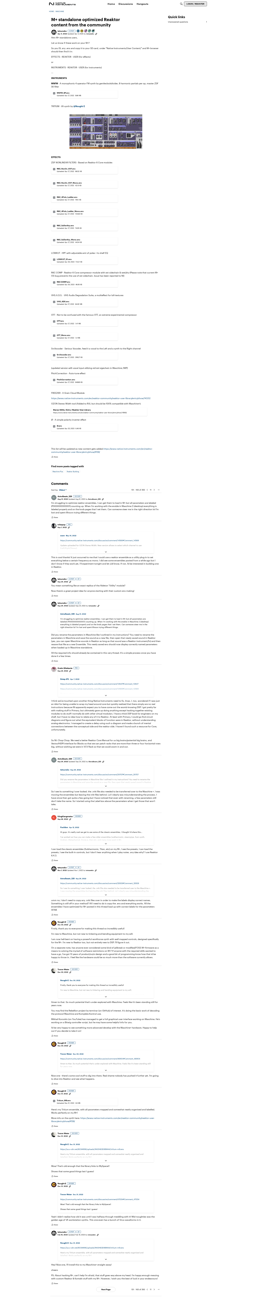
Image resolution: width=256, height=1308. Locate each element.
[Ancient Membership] (85, 31)
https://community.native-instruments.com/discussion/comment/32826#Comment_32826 (99, 883)
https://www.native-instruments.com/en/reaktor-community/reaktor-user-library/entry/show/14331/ (101, 398)
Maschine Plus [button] (58, 471)
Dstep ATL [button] (64, 679)
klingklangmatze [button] (65, 816)
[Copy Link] (96, 34)
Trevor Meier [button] (63, 969)
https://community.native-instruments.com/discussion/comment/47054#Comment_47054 (99, 1199)
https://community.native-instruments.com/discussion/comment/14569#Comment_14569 (99, 540)
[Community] (62, 3)
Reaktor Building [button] (73, 471)
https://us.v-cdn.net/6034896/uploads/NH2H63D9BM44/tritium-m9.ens (92, 1149)
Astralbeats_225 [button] (65, 496)
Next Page (106, 1289)
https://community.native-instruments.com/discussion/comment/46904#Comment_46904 (100, 1059)
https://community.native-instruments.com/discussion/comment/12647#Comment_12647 (99, 684)
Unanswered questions (187, 22)
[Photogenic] (78, 31)
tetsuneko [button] (62, 31)
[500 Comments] (93, 31)
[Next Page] (154, 490)
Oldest (62, 490)
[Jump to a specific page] (158, 490)
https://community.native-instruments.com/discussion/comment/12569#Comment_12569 (99, 689)
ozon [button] (62, 535)
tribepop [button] (61, 524)
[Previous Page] (147, 490)
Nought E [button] (62, 922)
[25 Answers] (89, 31)
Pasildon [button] (64, 827)
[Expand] (106, 552)
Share (54, 457)
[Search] (181, 3)
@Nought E (79, 106)
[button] (54, 32)
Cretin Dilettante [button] (65, 668)
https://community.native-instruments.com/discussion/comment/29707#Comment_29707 (99, 774)
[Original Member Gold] (82, 31)
